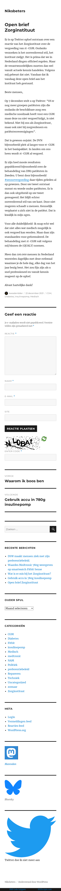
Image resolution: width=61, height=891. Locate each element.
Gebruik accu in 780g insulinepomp (29, 578)
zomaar (12, 686)
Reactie (11, 333)
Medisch (34, 296)
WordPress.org (17, 730)
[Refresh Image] (43, 438)
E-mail (10, 396)
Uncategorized (17, 682)
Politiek (12, 664)
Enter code (13, 451)
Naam (9, 381)
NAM (11, 660)
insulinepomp (22, 296)
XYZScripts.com (45, 889)
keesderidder (16, 293)
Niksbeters (15, 11)
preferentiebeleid (18, 669)
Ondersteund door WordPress (33, 882)
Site (7, 411)
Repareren (14, 673)
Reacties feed (16, 725)
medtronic (14, 656)
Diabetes (9, 296)
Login (11, 717)
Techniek (13, 678)
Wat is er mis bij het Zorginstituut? (29, 573)
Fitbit (11, 642)
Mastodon (10, 764)
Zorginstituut (16, 691)
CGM (48, 293)
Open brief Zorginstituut (23, 582)
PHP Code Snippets (18, 889)
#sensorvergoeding (17, 179)
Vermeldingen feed (19, 721)
